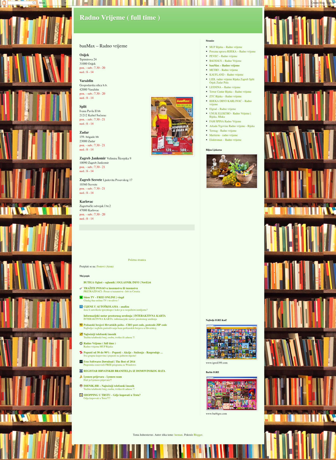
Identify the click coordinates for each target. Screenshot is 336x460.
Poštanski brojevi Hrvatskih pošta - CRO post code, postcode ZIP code (125, 325)
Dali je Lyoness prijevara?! (98, 380)
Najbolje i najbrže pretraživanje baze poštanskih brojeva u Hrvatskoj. (120, 328)
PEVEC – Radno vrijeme (223, 56)
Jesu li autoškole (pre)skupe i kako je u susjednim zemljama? (116, 309)
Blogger (198, 435)
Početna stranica (137, 260)
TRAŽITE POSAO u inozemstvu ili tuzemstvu (111, 288)
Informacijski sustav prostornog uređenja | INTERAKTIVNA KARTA (125, 316)
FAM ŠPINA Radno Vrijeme (225, 121)
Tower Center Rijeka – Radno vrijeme (230, 91)
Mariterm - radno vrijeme (223, 135)
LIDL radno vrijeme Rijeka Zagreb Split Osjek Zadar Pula (231, 80)
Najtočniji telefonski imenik (100, 334)
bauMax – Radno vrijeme (224, 65)
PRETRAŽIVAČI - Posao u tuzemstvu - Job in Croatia (112, 291)
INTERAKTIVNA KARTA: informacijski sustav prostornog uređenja (120, 319)
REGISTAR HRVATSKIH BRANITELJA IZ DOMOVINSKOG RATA (124, 371)
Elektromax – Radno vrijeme (225, 140)
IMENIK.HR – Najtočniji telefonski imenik (109, 386)
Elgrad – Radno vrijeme (222, 109)
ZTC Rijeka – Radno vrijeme (225, 96)
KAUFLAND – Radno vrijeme (226, 74)
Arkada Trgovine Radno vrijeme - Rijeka (232, 126)
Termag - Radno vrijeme (222, 130)
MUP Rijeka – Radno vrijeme (225, 47)
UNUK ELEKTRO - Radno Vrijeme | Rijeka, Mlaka (230, 114)
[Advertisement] (136, 246)
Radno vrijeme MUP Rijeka (98, 346)
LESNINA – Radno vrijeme (224, 87)
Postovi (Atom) (105, 266)
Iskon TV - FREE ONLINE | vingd (104, 297)
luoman (178, 435)
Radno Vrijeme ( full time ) (120, 17)
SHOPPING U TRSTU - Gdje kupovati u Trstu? (112, 395)
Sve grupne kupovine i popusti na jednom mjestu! (110, 355)
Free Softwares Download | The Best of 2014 (109, 361)
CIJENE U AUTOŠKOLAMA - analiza (106, 306)
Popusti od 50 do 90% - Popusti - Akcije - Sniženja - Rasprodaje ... (123, 352)
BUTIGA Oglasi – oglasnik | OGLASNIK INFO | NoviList (117, 282)
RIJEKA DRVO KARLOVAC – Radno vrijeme (230, 102)
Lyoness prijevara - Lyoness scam (103, 377)
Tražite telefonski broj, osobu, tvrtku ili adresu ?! (109, 337)
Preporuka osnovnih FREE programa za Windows (110, 364)
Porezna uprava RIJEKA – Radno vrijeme (232, 51)
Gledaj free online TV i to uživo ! (101, 300)
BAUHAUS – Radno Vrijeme (225, 61)
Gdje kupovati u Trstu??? (97, 398)
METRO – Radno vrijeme (223, 70)
